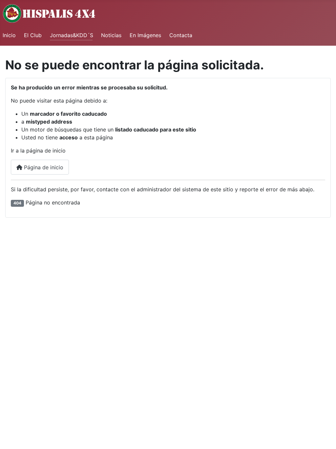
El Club (33, 35)
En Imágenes (145, 35)
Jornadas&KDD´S (71, 35)
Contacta (180, 35)
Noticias (111, 35)
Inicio (9, 35)
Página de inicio (42, 167)
